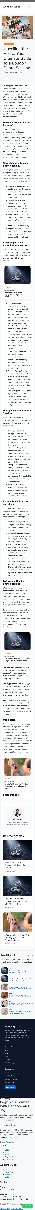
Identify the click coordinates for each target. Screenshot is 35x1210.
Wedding (7, 1073)
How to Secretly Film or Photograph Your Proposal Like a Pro (20, 1012)
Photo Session (9, 44)
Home (7, 1050)
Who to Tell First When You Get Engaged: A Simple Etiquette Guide (16, 786)
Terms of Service (17, 1209)
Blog (6, 1053)
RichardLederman (9, 72)
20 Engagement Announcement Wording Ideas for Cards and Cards (20, 996)
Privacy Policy (9, 1063)
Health (7, 1174)
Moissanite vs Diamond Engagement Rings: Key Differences (13, 295)
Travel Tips (9, 1172)
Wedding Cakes (10, 1076)
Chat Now (29, 1206)
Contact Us (10, 1087)
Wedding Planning (11, 1079)
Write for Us (9, 1157)
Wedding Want (11, 6)
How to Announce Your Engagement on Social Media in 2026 (21, 1004)
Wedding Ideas (9, 1082)
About (7, 1056)
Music (7, 1177)
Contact (7, 1059)
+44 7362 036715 (7, 1189)
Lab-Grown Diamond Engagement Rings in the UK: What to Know (17, 660)
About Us (8, 1155)
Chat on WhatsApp (7, 1142)
